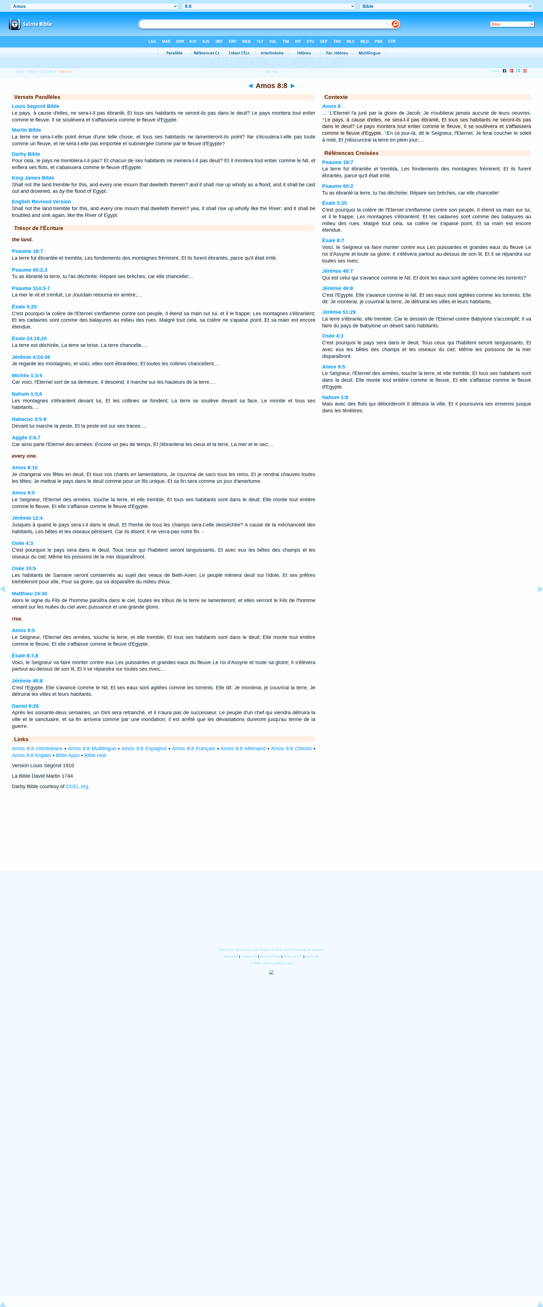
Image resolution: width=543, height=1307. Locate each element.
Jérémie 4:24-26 (31, 357)
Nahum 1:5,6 (27, 394)
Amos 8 (331, 106)
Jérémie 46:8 (27, 681)
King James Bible (33, 178)
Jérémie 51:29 (339, 312)
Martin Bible (26, 130)
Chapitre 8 (48, 72)
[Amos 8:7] (7, 602)
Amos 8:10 (25, 467)
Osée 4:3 (22, 543)
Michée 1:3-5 (27, 375)
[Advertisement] (271, 835)
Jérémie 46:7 (337, 271)
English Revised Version (41, 201)
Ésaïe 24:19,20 (29, 338)
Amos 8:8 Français (194, 748)
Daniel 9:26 (25, 706)
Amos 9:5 (23, 493)
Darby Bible (26, 154)
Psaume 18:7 (27, 251)
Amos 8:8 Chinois (291, 748)
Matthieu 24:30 (29, 593)
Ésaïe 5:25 (24, 307)
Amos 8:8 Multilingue (92, 748)
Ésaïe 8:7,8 (25, 655)
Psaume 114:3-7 (31, 288)
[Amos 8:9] (536, 602)
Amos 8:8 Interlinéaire (37, 748)
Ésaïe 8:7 (333, 240)
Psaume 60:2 (337, 186)
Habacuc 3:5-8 (29, 419)
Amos (32, 72)
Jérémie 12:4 (27, 518)
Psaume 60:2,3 (29, 270)
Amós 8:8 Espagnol (144, 748)
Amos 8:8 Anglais (31, 755)
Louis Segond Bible (35, 106)
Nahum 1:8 (335, 397)
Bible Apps (68, 755)
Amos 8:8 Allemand (243, 748)
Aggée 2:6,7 (26, 437)
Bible (20, 72)
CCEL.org (77, 786)
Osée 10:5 (24, 568)
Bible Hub (95, 755)
